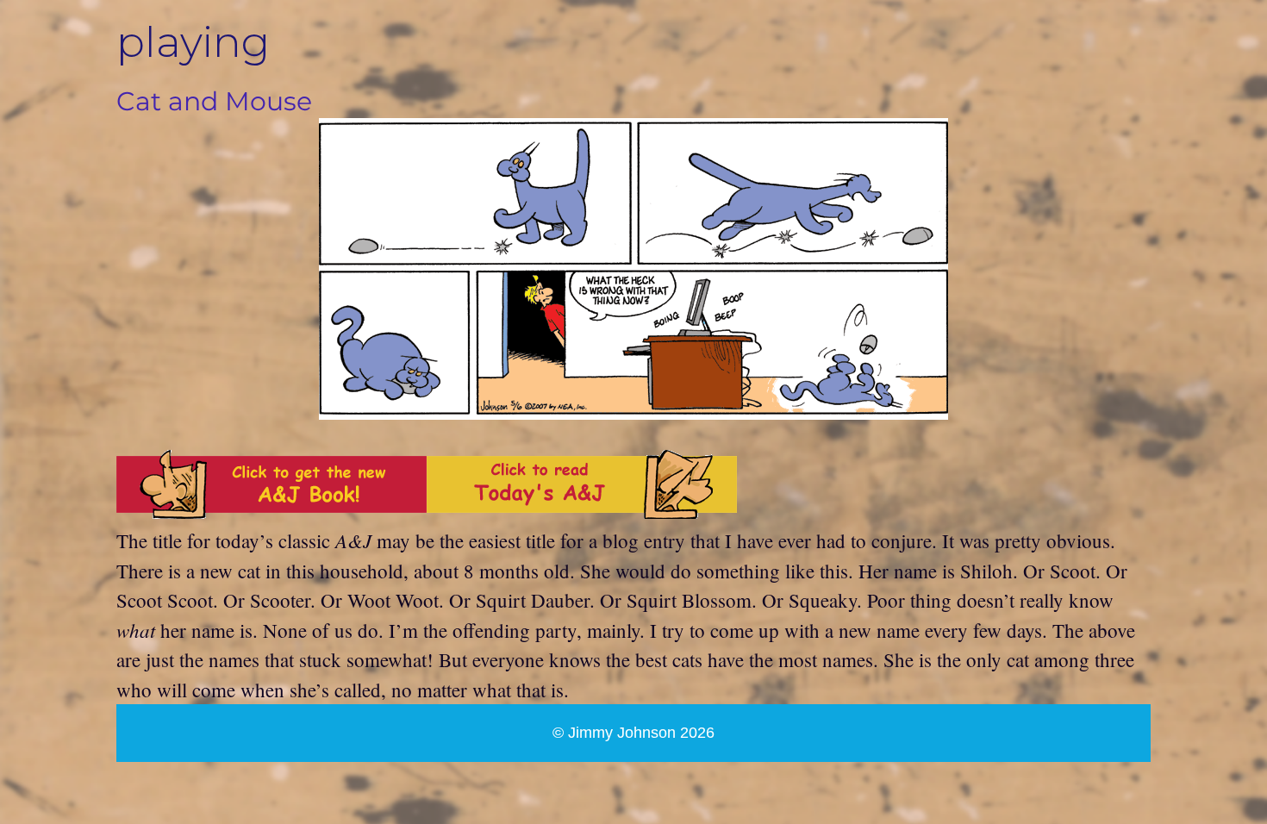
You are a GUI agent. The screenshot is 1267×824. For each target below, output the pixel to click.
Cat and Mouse (214, 101)
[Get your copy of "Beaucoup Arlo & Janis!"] (271, 511)
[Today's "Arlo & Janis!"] (582, 511)
